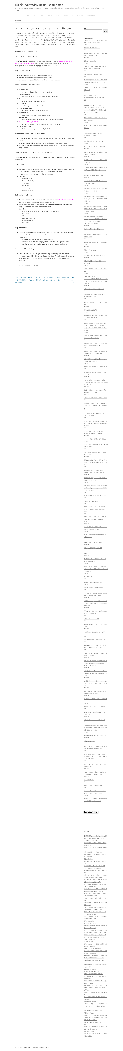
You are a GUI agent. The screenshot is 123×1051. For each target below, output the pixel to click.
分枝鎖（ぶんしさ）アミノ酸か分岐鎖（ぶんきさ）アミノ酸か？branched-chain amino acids (95, 509)
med (35, 16)
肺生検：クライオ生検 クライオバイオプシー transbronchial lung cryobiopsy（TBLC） (96, 519)
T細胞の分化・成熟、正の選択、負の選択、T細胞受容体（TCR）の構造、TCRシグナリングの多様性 (95, 756)
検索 (85, 28)
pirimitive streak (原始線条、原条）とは (95, 735)
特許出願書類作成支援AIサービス (93, 1011)
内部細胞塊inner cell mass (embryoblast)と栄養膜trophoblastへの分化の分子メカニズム (95, 673)
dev (22, 16)
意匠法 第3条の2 (88, 859)
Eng (28, 16)
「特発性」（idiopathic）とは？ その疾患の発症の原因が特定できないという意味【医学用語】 (95, 603)
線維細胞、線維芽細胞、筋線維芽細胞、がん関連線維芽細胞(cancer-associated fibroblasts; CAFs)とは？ (95, 663)
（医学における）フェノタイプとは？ (94, 706)
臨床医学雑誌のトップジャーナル (93, 542)
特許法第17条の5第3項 (90, 923)
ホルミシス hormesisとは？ (91, 619)
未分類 (24, 265)
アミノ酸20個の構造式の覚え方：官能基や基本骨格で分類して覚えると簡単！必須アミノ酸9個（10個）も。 (95, 209)
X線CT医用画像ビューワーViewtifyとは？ (95, 141)
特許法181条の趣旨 (89, 921)
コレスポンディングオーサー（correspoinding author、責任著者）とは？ (95, 97)
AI (15, 16)
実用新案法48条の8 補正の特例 (92, 948)
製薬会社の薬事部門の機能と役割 (93, 548)
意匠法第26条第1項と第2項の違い (93, 852)
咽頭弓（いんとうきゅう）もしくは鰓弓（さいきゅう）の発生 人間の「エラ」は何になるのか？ (96, 569)
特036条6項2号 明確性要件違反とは (93, 588)
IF (72, 16)
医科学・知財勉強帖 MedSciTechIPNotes (39, 4)
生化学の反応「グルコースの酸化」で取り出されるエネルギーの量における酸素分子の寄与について (95, 988)
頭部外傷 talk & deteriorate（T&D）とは (95, 496)
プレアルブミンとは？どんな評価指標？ (95, 146)
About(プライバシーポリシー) (23, 1047)
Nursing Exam (91, 16)
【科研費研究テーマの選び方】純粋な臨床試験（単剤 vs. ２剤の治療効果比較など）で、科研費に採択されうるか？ (95, 838)
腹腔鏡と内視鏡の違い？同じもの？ (94, 229)
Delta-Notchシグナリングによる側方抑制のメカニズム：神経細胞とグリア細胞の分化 (95, 405)
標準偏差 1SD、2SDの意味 (92, 48)
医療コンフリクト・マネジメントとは (94, 720)
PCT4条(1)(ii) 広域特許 (90, 969)
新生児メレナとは (89, 1013)
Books (50, 16)
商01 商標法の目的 (89, 1031)
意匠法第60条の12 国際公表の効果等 (94, 866)
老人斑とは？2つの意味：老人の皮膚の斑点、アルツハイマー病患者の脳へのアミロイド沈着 (95, 423)
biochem (80, 16)
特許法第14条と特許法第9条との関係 (94, 937)
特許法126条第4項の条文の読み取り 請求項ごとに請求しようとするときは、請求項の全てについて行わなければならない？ (96, 932)
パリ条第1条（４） (89, 942)
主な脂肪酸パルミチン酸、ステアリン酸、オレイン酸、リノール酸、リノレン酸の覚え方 (95, 683)
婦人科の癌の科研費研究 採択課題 (93, 974)
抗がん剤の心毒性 (89, 780)
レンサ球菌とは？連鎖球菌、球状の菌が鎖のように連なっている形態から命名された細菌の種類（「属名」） (95, 1017)
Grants (66, 16)
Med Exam (18, 20)
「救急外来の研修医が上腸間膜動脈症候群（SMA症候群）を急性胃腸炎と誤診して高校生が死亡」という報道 (95, 728)
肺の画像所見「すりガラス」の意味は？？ (95, 367)
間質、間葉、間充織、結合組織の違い (94, 255)
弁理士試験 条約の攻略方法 (91, 971)
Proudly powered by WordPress (41, 1047)
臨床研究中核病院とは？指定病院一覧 (94, 640)
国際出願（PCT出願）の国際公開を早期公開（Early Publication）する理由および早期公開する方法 (95, 199)
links (57, 16)
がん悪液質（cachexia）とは (92, 501)
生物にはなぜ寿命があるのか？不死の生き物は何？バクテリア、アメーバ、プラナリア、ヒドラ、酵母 (95, 488)
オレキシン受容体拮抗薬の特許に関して (95, 439)
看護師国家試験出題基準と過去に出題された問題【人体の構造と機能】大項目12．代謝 (95, 462)
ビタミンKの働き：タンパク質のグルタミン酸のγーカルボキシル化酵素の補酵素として (95, 1006)
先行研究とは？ (88, 577)
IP (26, 20)
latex (42, 16)
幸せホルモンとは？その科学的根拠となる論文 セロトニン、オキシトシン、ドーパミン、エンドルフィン (61, 280)
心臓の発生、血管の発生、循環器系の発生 (95, 398)
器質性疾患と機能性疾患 (90, 310)
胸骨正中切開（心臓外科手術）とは (94, 175)
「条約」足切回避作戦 (90, 939)
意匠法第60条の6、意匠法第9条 (92, 868)
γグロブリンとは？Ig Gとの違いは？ (94, 289)
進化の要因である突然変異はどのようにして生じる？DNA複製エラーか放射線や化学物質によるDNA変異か (30, 280)
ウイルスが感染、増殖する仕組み (93, 785)
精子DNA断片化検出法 (90, 250)
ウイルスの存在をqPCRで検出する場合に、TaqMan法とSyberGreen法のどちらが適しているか (96, 382)
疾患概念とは (87, 553)
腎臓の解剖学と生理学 (90, 61)
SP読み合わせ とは (89, 741)
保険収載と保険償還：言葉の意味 (93, 582)
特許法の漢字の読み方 (90, 1001)
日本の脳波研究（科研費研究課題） (94, 74)
